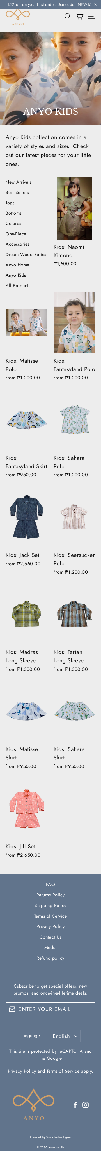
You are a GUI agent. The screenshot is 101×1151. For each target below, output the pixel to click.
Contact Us (50, 937)
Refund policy (50, 958)
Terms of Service (50, 916)
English (61, 1036)
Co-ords (13, 223)
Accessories (17, 244)
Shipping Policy (50, 905)
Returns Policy (50, 895)
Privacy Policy (50, 926)
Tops (10, 203)
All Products (18, 285)
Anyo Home (17, 265)
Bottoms (14, 213)
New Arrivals (18, 182)
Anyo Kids (16, 275)
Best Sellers (17, 192)
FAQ (50, 884)
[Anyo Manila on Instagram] (85, 1104)
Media (50, 947)
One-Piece (16, 234)
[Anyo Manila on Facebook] (75, 1104)
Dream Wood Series (26, 254)
